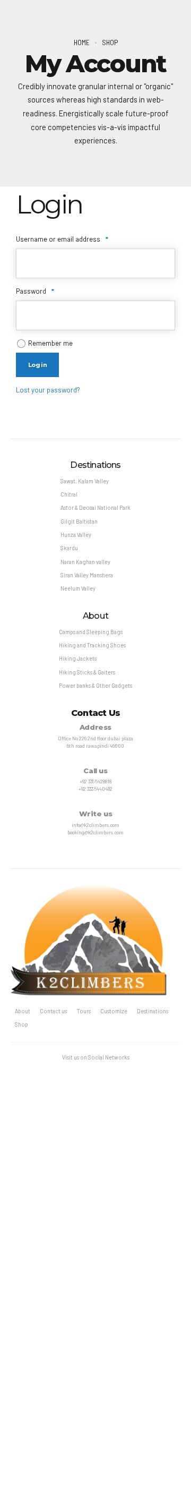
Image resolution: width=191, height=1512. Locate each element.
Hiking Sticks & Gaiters (87, 672)
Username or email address (75, 238)
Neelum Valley (78, 588)
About (22, 1010)
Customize (113, 1010)
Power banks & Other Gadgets (95, 685)
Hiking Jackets (78, 658)
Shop (110, 42)
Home (82, 42)
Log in (37, 365)
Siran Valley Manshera (86, 574)
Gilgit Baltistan (79, 521)
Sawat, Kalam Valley (84, 480)
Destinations (152, 1010)
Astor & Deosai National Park (95, 507)
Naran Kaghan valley (85, 561)
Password (48, 290)
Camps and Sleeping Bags (91, 631)
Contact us (53, 1010)
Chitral (68, 494)
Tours (84, 1010)
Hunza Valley (75, 534)
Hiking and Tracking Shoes (92, 645)
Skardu (69, 547)
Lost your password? (48, 390)
